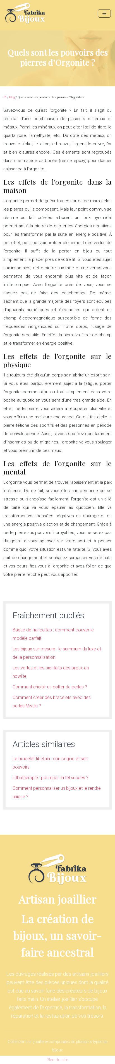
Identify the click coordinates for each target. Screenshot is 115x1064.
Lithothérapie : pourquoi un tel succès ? (50, 777)
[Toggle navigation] (104, 13)
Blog (12, 97)
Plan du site (57, 1059)
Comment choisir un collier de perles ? (50, 687)
